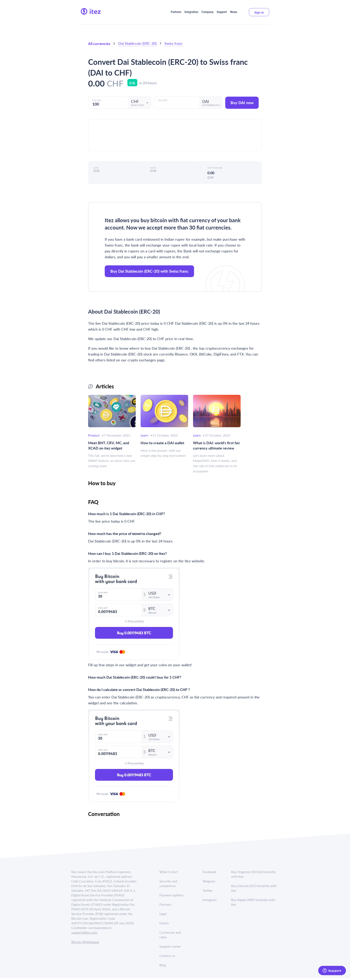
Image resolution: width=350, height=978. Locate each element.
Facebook (209, 871)
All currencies (99, 43)
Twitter (208, 890)
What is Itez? (168, 871)
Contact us (167, 955)
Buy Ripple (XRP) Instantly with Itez (253, 902)
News (233, 12)
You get (163, 100)
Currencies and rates (170, 934)
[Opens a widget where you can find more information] (332, 971)
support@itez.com (84, 932)
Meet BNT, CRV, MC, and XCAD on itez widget (108, 445)
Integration (191, 12)
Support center (170, 946)
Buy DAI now (242, 102)
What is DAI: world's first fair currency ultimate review (216, 445)
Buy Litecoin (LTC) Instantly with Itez (254, 888)
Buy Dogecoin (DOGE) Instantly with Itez (253, 874)
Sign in (259, 12)
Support (222, 12)
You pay (97, 100)
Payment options (171, 895)
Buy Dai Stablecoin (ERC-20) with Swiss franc (149, 271)
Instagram (210, 899)
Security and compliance (168, 883)
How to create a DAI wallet (162, 442)
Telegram (209, 881)
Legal (162, 913)
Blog (162, 965)
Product (94, 435)
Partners (176, 12)
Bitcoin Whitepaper (85, 942)
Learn (144, 435)
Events (164, 923)
